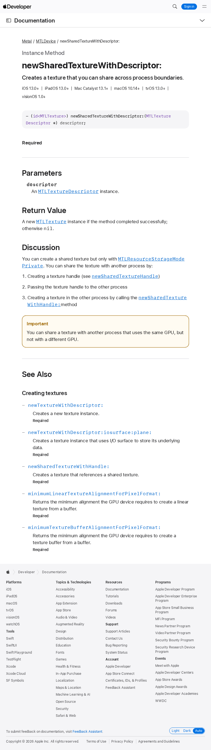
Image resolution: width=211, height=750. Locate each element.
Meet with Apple (167, 666)
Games (61, 659)
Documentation (34, 20)
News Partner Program (172, 626)
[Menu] (204, 6)
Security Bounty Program (174, 640)
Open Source (66, 702)
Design (61, 631)
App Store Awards (168, 680)
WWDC (161, 701)
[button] (174, 6)
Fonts (60, 652)
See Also (37, 374)
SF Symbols (15, 680)
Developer (26, 572)
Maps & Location (68, 688)
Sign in (189, 7)
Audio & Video (66, 617)
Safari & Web (66, 716)
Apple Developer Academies (176, 694)
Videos (111, 617)
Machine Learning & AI (73, 694)
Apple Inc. (42, 741)
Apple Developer (118, 666)
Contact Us (114, 638)
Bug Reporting (116, 645)
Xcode (11, 666)
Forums (111, 610)
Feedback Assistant (120, 688)
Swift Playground (19, 652)
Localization (65, 680)
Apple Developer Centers (174, 673)
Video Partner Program (172, 633)
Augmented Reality (70, 624)
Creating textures (44, 393)
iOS (9, 589)
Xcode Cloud (16, 674)
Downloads (114, 603)
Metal (27, 41)
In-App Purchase (68, 674)
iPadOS (11, 596)
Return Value (44, 210)
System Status (116, 652)
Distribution (64, 638)
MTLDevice (46, 41)
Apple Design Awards (171, 687)
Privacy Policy (122, 741)
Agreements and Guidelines (159, 741)
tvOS (10, 610)
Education (63, 645)
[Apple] (9, 571)
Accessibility (65, 589)
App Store (63, 610)
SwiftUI (11, 645)
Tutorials (112, 596)
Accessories (65, 596)
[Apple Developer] (17, 6)
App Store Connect (120, 674)
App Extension (66, 603)
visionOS (13, 617)
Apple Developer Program (175, 589)
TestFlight (13, 659)
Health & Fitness (68, 666)
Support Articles (118, 631)
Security (62, 709)
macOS (11, 603)
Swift (9, 638)
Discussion (41, 247)
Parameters (42, 173)
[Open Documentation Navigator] (9, 20)
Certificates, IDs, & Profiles (126, 680)
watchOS (13, 624)
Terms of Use (96, 741)
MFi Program (165, 619)
